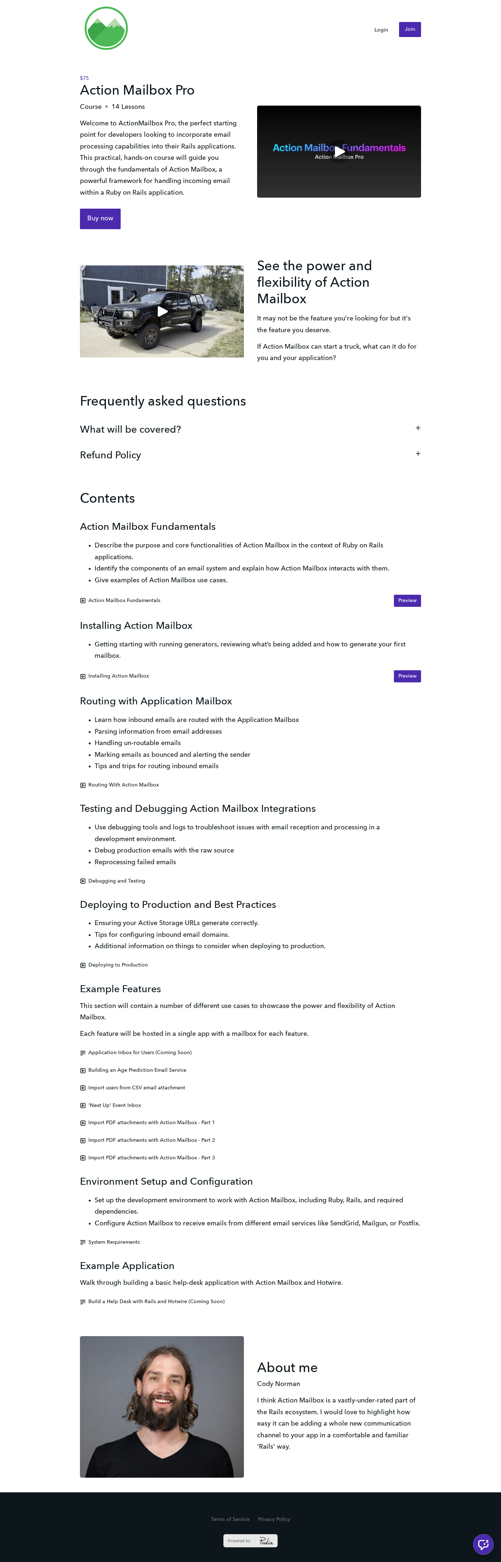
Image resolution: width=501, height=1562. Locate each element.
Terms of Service (230, 1519)
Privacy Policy (274, 1519)
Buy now (100, 218)
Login (381, 30)
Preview (407, 600)
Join (410, 29)
